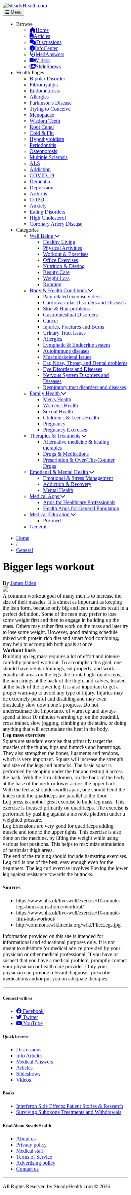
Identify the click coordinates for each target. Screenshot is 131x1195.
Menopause (42, 115)
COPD (37, 199)
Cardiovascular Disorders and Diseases (84, 302)
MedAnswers (50, 54)
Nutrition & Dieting (64, 266)
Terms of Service (34, 1157)
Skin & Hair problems (66, 308)
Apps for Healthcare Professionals (79, 502)
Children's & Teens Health (71, 417)
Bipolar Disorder (47, 78)
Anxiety (38, 206)
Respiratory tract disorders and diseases (84, 387)
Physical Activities (62, 248)
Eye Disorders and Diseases (72, 369)
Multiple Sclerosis (49, 157)
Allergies (39, 97)
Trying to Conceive (50, 109)
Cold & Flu (42, 133)
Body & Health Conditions (59, 290)
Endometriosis (45, 91)
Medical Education (50, 514)
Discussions (48, 42)
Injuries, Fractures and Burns (73, 327)
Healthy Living (59, 242)
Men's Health (57, 399)
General (38, 526)
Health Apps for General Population (81, 508)
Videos (43, 60)
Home (42, 30)
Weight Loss (56, 278)
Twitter (29, 1017)
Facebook (32, 1011)
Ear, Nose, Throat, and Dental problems (85, 363)
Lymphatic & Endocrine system (76, 345)
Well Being (42, 236)
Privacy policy (31, 1145)
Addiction (40, 169)
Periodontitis (43, 145)
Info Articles (29, 1055)
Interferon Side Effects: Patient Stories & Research (69, 1106)
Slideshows (28, 1074)
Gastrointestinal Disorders (70, 315)
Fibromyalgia (44, 84)
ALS (35, 163)
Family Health (45, 393)
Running (52, 284)
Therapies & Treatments (56, 436)
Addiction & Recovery (67, 484)
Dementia (40, 181)
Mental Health (58, 490)
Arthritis (38, 193)
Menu (15, 12)
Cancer (50, 321)
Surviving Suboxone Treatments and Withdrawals (68, 1112)
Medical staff (30, 1151)
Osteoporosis (43, 151)
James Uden (23, 583)
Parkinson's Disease (51, 103)
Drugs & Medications (66, 454)
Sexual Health (58, 411)
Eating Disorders (47, 212)
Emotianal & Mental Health (59, 472)
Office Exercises (60, 260)
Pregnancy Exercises (65, 430)
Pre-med (52, 520)
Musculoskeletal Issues (67, 357)
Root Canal (42, 127)
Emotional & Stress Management (78, 478)
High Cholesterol (48, 218)
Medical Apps (45, 496)
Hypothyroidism (47, 139)
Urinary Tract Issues (64, 333)
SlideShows (48, 66)
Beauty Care (56, 272)
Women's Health (60, 405)
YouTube (32, 1023)
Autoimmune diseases (66, 351)
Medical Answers (34, 1062)
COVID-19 (42, 175)
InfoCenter (46, 48)
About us (26, 1139)
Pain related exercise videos (72, 296)
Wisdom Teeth (45, 121)
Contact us (27, 1169)
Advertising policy (35, 1163)
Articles (42, 36)
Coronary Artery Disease (56, 224)
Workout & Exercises (65, 254)
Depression (41, 187)
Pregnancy (54, 423)
